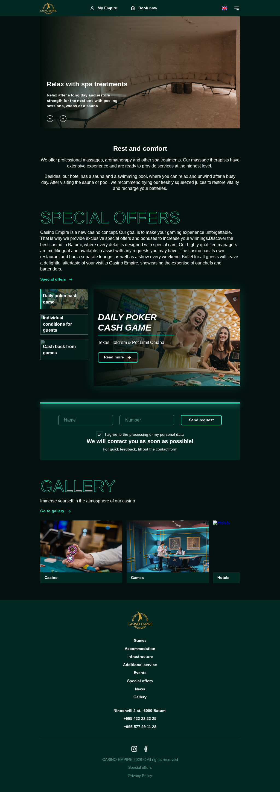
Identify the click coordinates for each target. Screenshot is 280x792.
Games (137, 577)
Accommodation (140, 648)
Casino (51, 577)
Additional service (140, 665)
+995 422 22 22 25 (140, 718)
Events (140, 672)
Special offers (53, 279)
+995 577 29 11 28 (140, 727)
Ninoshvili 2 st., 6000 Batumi (140, 710)
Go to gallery (52, 511)
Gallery (140, 697)
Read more (114, 357)
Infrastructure (140, 656)
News (140, 689)
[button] (50, 118)
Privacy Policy (140, 775)
